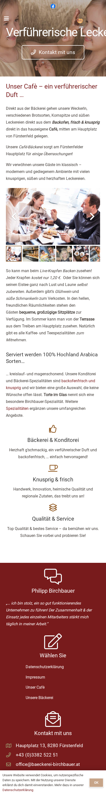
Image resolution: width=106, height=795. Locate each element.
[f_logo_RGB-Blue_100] (53, 6)
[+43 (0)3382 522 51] (11, 755)
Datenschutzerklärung (45, 666)
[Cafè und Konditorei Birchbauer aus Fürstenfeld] (80, 21)
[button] (6, 18)
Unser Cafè (35, 687)
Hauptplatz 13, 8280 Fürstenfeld (49, 745)
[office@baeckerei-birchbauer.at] (11, 764)
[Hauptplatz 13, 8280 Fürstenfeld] (11, 745)
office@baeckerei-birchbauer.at (48, 764)
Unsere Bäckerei (39, 697)
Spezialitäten (17, 408)
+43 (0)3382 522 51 (37, 755)
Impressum (35, 677)
